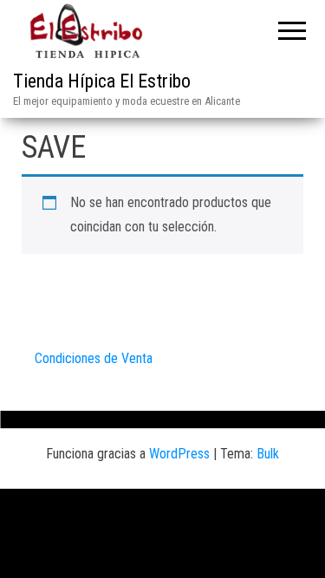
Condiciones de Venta (94, 358)
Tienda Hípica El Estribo (102, 81)
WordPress (179, 453)
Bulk (268, 453)
